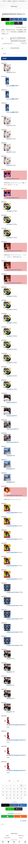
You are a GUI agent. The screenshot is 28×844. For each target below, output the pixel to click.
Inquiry (20, 837)
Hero (8, 72)
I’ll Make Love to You (12, 592)
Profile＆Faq (20, 835)
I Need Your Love (11, 429)
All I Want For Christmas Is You (14, 724)
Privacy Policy (7, 837)
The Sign (9, 211)
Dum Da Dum (10, 178)
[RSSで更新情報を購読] (20, 816)
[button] (18, 23)
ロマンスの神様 (10, 85)
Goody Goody (10, 250)
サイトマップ (14, 839)
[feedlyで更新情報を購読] (7, 816)
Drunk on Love (10, 402)
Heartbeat (9, 455)
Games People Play (12, 512)
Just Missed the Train (12, 495)
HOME (7, 835)
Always (8, 658)
